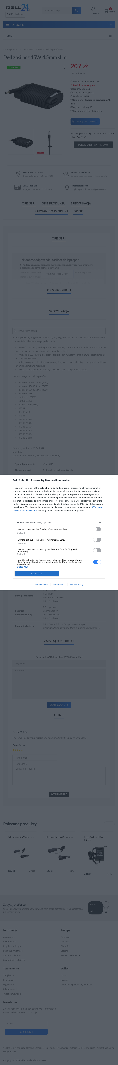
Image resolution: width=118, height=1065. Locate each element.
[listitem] (59, 522)
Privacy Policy (76, 584)
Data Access (59, 584)
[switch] (97, 529)
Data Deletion (41, 584)
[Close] (112, 481)
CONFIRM (37, 574)
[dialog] (59, 532)
